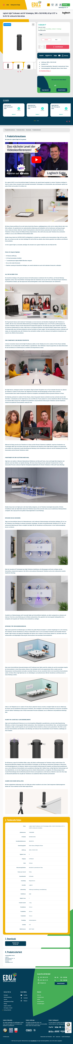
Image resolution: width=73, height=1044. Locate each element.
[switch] (68, 1031)
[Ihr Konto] (57, 4)
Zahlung (5, 1003)
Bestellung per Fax (62, 7)
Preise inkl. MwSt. (42, 27)
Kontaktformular (62, 90)
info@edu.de (43, 983)
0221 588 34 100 (44, 977)
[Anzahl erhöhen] (44, 47)
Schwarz (46, 39)
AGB (54, 1036)
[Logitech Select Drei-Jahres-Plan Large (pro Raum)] (66, 109)
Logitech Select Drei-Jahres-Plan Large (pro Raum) (56, 107)
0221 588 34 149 (44, 980)
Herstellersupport (40, 1003)
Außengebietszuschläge (8, 1001)
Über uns (39, 995)
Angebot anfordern (7, 1005)
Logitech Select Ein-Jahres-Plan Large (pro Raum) (8, 107)
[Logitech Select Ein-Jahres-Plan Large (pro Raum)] (18, 109)
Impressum (58, 1036)
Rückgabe (6, 995)
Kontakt (39, 992)
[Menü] (4, 4)
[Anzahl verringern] (39, 47)
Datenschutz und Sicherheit (46, 1036)
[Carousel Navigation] (19, 71)
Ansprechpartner (45, 90)
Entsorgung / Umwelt (8, 1008)
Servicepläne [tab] (6, 100)
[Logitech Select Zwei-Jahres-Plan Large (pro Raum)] (42, 109)
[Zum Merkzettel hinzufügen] (33, 24)
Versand (5, 999)
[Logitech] (66, 15)
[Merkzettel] (53, 4)
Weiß (56, 39)
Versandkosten (33, 1040)
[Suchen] (48, 4)
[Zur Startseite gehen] (36, 4)
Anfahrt (38, 999)
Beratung (65, 4)
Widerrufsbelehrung (8, 997)
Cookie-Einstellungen (66, 1036)
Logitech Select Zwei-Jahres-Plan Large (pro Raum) (32, 107)
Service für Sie (7, 992)
